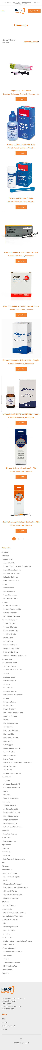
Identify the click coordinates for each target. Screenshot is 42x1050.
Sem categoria (34, 94)
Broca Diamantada (10, 595)
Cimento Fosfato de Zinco (17, 148)
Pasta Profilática (9, 930)
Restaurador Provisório (19, 94)
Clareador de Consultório (12, 695)
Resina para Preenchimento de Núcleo (17, 763)
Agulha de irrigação (10, 809)
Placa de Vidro (8, 734)
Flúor (5, 923)
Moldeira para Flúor (10, 723)
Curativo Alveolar (9, 634)
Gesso (5, 880)
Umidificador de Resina (12, 773)
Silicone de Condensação (12, 895)
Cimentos (6, 94)
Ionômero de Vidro (10, 716)
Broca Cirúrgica (9, 591)
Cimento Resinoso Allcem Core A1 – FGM (21, 468)
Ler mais (21, 99)
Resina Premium (9, 766)
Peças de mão (6, 909)
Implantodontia (6, 845)
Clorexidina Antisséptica (12, 570)
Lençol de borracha (10, 820)
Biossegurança (6, 559)
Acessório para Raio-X (11, 962)
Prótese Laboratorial (8, 948)
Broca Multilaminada (10, 598)
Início (3, 1019)
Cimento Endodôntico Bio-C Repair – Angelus (21, 252)
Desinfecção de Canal (11, 812)
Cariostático (7, 688)
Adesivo (6, 673)
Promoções (5, 934)
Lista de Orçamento (8, 1026)
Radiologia (5, 959)
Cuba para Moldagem (11, 877)
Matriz (5, 720)
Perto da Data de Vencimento (12, 916)
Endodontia (29, 256)
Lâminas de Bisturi (10, 645)
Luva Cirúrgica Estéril (11, 648)
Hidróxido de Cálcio (10, 816)
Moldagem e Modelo (9, 873)
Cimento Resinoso (17, 471)
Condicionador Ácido (9, 663)
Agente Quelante (9, 805)
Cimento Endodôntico (16, 256)
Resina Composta (9, 755)
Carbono (6, 684)
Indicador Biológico (10, 577)
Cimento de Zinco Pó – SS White (21, 198)
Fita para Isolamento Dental (13, 713)
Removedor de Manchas (12, 748)
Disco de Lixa (8, 705)
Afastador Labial (9, 677)
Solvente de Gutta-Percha (12, 827)
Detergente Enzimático (11, 573)
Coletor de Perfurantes (11, 788)
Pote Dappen (8, 745)
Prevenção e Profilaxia (9, 920)
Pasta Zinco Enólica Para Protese (15, 887)
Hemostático (8, 641)
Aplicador (5, 552)
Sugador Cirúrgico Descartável (14, 656)
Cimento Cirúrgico (10, 627)
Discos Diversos (9, 709)
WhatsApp (34, 11)
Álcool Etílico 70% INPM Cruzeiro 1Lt (17, 566)
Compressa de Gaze (10, 631)
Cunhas (6, 698)
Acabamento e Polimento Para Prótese (17, 941)
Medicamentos (6, 870)
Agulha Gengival (9, 623)
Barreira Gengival (9, 680)
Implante (6, 848)
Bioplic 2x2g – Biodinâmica (21, 91)
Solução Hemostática (11, 898)
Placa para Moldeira (10, 738)
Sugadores (5, 973)
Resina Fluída (8, 759)
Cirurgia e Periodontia (9, 620)
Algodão (6, 780)
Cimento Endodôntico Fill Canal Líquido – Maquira (21, 414)
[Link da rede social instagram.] (21, 1039)
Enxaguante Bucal (10, 841)
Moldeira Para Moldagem (12, 884)
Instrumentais (6, 852)
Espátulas (6, 855)
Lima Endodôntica (10, 823)
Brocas (4, 584)
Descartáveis (6, 777)
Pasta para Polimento (11, 730)
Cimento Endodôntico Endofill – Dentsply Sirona (21, 306)
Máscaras (6, 795)
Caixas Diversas (9, 905)
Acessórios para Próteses (12, 952)
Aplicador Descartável (11, 784)
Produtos (4, 1022)
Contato (4, 1029)
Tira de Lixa (7, 770)
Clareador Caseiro (10, 691)
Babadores (5, 556)
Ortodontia (5, 902)
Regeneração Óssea (10, 652)
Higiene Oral (6, 837)
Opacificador (8, 727)
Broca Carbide (8, 588)
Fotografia (5, 830)
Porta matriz (7, 741)
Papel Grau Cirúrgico (11, 581)
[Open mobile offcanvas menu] (2, 11)
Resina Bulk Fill (8, 752)
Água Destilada (9, 563)
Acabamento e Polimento (12, 670)
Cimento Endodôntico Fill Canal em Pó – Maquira (21, 360)
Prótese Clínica (7, 937)
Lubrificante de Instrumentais (14, 859)
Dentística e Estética (8, 666)
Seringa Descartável (10, 798)
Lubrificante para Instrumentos (14, 912)
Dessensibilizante (9, 702)
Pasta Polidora (8, 945)
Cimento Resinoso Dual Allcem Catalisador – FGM (21, 522)
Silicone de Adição (10, 891)
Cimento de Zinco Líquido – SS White (21, 144)
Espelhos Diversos (10, 834)
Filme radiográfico (10, 966)
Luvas (5, 791)
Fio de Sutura (8, 638)
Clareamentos (6, 659)
